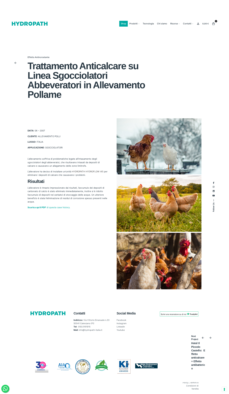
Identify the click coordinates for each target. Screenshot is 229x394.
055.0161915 (84, 326)
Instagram (122, 323)
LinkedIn (121, 326)
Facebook (121, 320)
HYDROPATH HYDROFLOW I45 (87, 171)
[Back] (15, 63)
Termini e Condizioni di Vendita (192, 385)
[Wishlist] (198, 24)
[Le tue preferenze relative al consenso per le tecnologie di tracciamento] (224, 389)
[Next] (210, 337)
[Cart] (213, 23)
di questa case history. (49, 207)
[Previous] (203, 337)
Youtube (121, 330)
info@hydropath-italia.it (90, 330)
